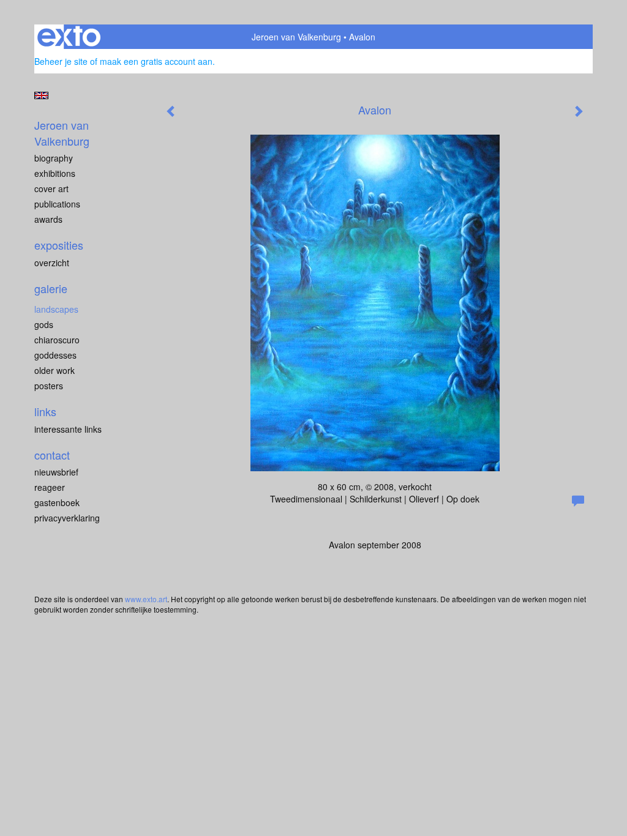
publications (57, 204)
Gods (43, 324)
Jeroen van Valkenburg (296, 37)
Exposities (58, 245)
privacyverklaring (67, 518)
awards (48, 219)
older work (54, 370)
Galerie (50, 288)
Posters (48, 385)
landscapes (56, 309)
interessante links (68, 429)
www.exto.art (146, 599)
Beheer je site (61, 61)
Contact (52, 455)
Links (45, 411)
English (41, 95)
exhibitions (54, 173)
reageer (49, 487)
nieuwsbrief (56, 472)
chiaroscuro (57, 340)
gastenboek (57, 502)
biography (53, 158)
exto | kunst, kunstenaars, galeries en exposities (68, 36)
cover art (51, 188)
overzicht (51, 262)
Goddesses (55, 355)
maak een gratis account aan (156, 61)
